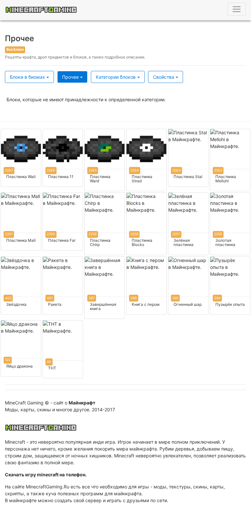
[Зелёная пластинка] (188, 224)
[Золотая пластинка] (230, 224)
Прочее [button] (70, 77)
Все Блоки (15, 49)
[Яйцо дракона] (21, 348)
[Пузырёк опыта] (230, 285)
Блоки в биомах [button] (27, 77)
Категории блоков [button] (116, 77)
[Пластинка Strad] (146, 160)
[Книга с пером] (146, 285)
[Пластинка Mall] (21, 221)
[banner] (41, 425)
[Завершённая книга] (105, 288)
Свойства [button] (163, 77)
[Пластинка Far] (63, 221)
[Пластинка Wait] (21, 158)
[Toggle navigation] (236, 9)
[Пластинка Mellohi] (230, 160)
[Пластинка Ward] (105, 160)
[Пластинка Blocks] (146, 224)
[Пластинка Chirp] (105, 224)
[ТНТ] (63, 349)
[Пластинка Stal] (188, 158)
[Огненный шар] (188, 285)
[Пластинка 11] (63, 158)
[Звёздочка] (21, 285)
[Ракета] (63, 285)
